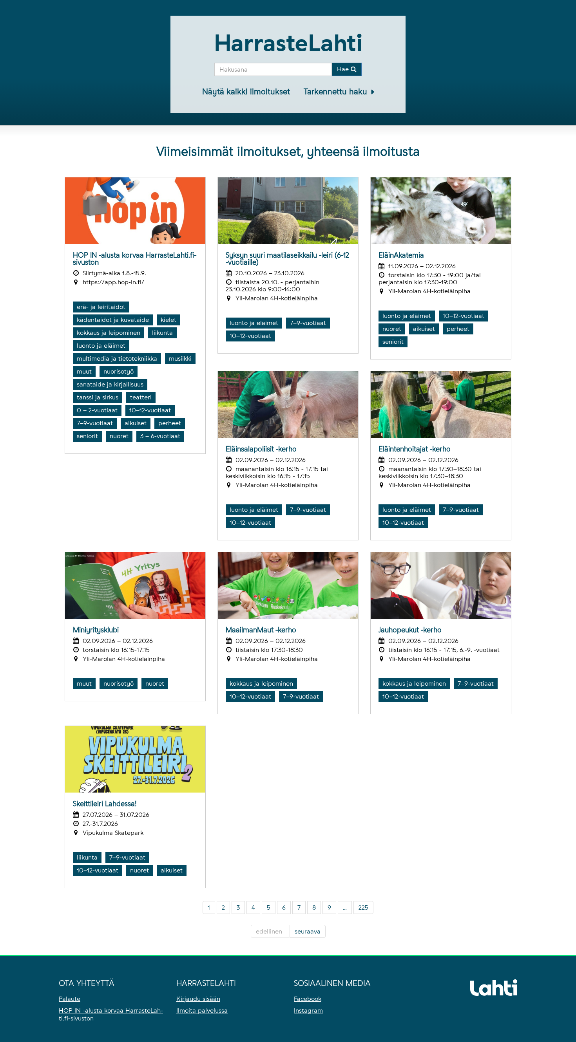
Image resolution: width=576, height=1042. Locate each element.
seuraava (308, 931)
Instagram (308, 1010)
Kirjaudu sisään (198, 998)
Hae (344, 69)
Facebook (307, 998)
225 (363, 907)
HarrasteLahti (288, 43)
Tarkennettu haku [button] (337, 91)
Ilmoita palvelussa (202, 1010)
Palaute (69, 998)
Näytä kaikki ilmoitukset (246, 91)
